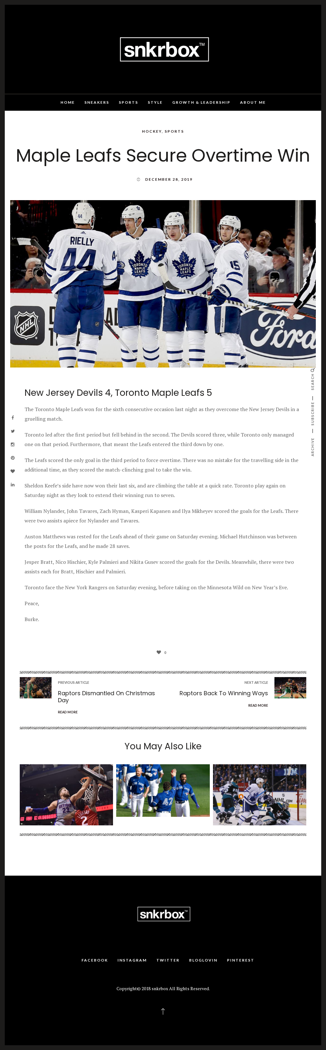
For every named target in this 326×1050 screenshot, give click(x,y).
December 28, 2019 (169, 179)
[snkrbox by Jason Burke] (163, 48)
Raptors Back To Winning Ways (224, 693)
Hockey (152, 131)
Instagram (132, 960)
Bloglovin (203, 960)
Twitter (168, 960)
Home (67, 102)
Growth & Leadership (201, 102)
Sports (128, 102)
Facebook (95, 960)
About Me (253, 102)
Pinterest (240, 960)
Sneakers (96, 102)
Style (155, 102)
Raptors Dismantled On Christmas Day (106, 696)
